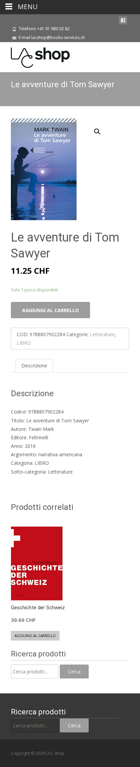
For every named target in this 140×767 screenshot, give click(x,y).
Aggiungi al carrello (50, 310)
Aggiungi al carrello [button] (35, 635)
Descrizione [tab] (34, 365)
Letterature (102, 334)
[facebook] (123, 20)
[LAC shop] (35, 56)
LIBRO (24, 343)
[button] (101, 128)
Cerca (74, 671)
